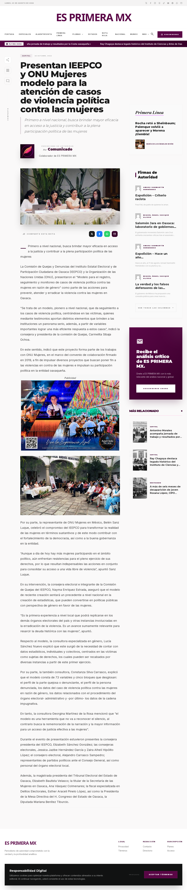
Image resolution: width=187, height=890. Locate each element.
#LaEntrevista (44, 34)
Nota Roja (105, 34)
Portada (9, 34)
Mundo (134, 34)
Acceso (171, 850)
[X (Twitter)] (92, 234)
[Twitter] (146, 3)
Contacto (147, 846)
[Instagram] (155, 3)
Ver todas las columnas (156, 308)
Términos (122, 850)
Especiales (25, 34)
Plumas (77, 34)
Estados (92, 34)
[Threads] (159, 3)
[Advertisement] (155, 74)
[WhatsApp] (107, 234)
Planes (170, 846)
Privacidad (134, 874)
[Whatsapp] (177, 3)
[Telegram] (173, 3)
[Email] (181, 3)
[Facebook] (151, 3)
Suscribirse (170, 34)
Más (145, 34)
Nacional (120, 34)
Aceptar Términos (161, 874)
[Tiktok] (164, 3)
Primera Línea (61, 34)
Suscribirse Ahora (155, 388)
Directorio (147, 850)
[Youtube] (168, 3)
